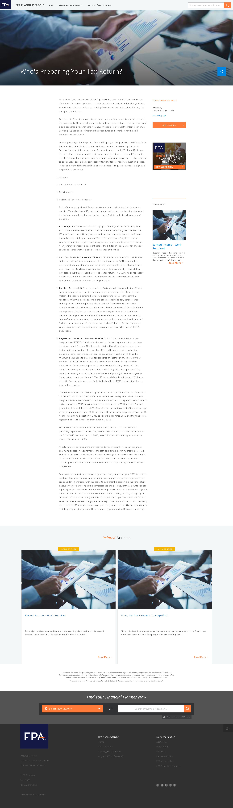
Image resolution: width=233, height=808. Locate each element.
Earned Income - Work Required (45, 615)
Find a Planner (105, 746)
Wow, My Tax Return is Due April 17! (144, 615)
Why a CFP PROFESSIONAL (99, 5)
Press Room (162, 746)
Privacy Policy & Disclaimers (32, 794)
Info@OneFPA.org (28, 755)
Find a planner (169, 125)
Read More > (175, 262)
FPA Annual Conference (168, 766)
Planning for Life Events (71, 5)
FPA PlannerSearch (30, 5)
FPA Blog (160, 751)
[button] (221, 71)
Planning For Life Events (109, 751)
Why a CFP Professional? (111, 756)
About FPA (161, 741)
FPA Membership (164, 761)
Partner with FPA (164, 756)
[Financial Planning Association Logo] (5, 5)
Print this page (159, 115)
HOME (51, 5)
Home (101, 741)
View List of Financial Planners (178, 717)
